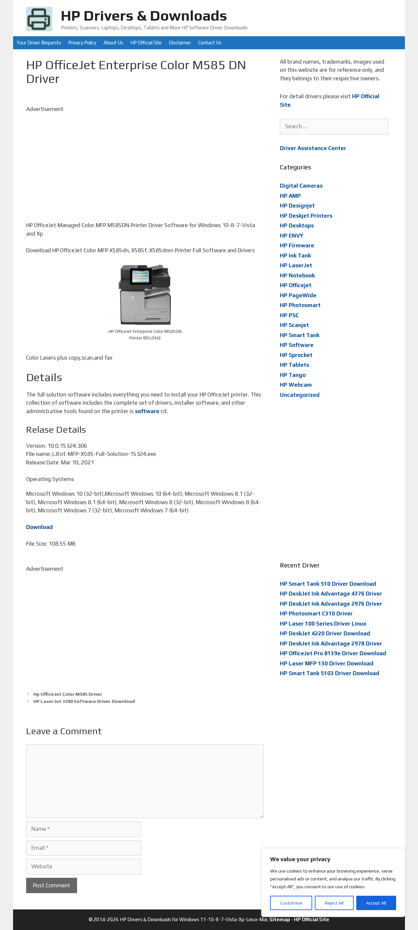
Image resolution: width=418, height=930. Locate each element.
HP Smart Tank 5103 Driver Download (329, 673)
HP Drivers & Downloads (144, 15)
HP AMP (290, 196)
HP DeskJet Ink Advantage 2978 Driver (331, 643)
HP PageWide (298, 295)
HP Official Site (146, 42)
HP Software (297, 345)
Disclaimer (180, 42)
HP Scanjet (294, 325)
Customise (291, 903)
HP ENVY (291, 235)
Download (39, 527)
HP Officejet (296, 285)
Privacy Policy (82, 42)
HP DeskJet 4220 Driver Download (325, 633)
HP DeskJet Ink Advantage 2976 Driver (331, 603)
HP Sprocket (296, 355)
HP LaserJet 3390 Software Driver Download (84, 701)
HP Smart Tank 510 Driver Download (328, 584)
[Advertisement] (145, 159)
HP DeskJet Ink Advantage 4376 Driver (331, 593)
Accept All (376, 903)
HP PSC (289, 315)
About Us (113, 42)
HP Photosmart (300, 305)
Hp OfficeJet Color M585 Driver (67, 694)
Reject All (334, 903)
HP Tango (293, 375)
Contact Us (209, 42)
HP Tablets (294, 365)
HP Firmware (297, 245)
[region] (333, 882)
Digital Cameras (301, 185)
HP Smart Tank (299, 335)
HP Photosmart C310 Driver (316, 613)
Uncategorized (300, 395)
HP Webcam (296, 384)
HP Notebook (297, 275)
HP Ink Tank (295, 255)
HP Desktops (297, 225)
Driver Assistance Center (313, 148)
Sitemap (279, 919)
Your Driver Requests (39, 42)
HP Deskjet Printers (306, 215)
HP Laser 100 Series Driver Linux (323, 623)
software (147, 411)
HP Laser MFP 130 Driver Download (327, 663)
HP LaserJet (296, 265)
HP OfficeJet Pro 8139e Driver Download (333, 653)
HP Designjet (297, 205)
